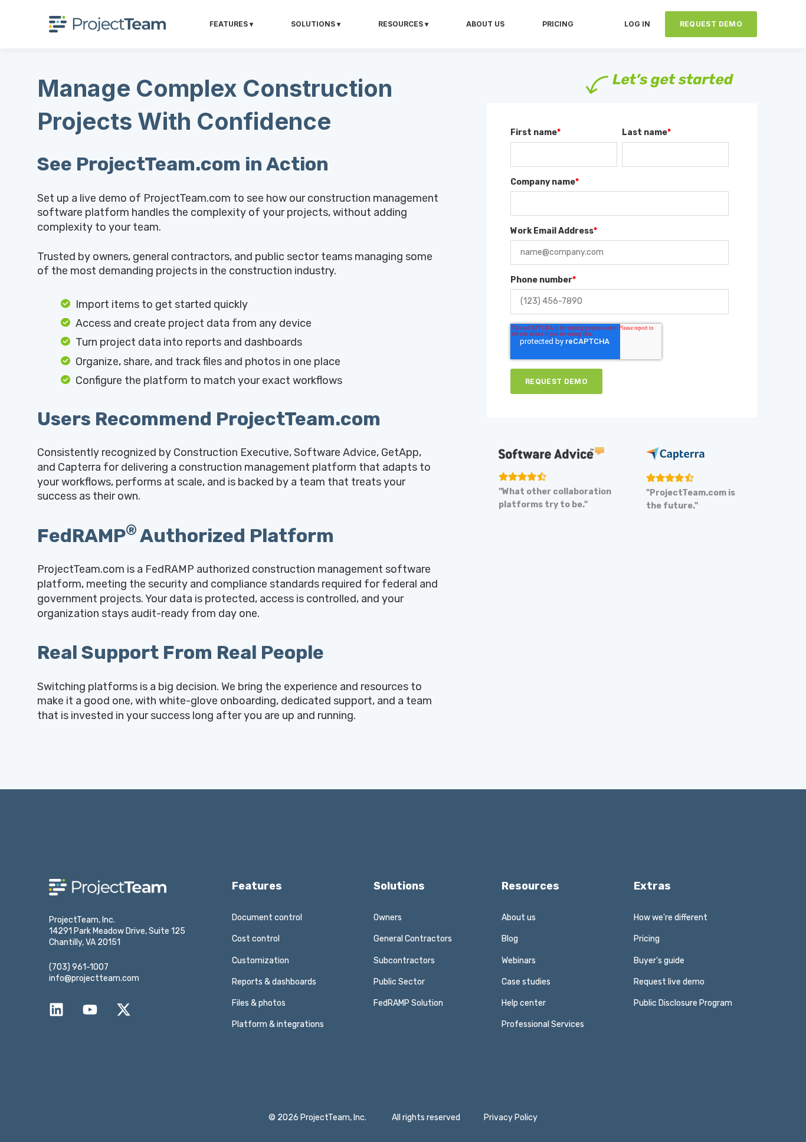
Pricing (647, 939)
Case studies (526, 982)
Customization (260, 961)
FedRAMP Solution (408, 1003)
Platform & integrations (278, 1024)
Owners (387, 918)
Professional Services (543, 1024)
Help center (524, 1003)
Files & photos (259, 1003)
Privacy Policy (511, 1118)
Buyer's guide (659, 961)
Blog (510, 939)
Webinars (519, 961)
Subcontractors (404, 961)
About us (519, 918)
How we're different (670, 918)
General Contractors (412, 939)
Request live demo (669, 982)
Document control (267, 918)
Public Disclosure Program (683, 1003)
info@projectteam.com (94, 978)
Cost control (256, 939)
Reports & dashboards (274, 982)
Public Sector (399, 982)
